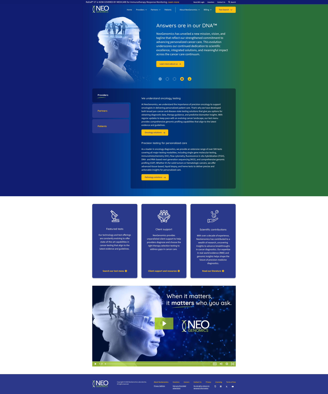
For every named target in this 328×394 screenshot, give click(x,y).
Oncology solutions (153, 132)
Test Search (224, 9)
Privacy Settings (159, 386)
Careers (186, 382)
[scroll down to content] (179, 83)
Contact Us (221, 2)
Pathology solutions (153, 177)
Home (129, 9)
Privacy (208, 382)
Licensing (218, 382)
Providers (140, 9)
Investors (210, 2)
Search (233, 2)
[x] (227, 386)
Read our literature (211, 271)
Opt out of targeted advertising (179, 387)
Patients (168, 9)
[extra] (215, 386)
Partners (154, 9)
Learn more (173, 2)
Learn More (167, 46)
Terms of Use (231, 382)
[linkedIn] (221, 386)
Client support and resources (162, 271)
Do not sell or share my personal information (201, 387)
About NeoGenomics (188, 9)
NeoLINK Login (198, 2)
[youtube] (233, 386)
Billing (206, 9)
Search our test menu (113, 271)
